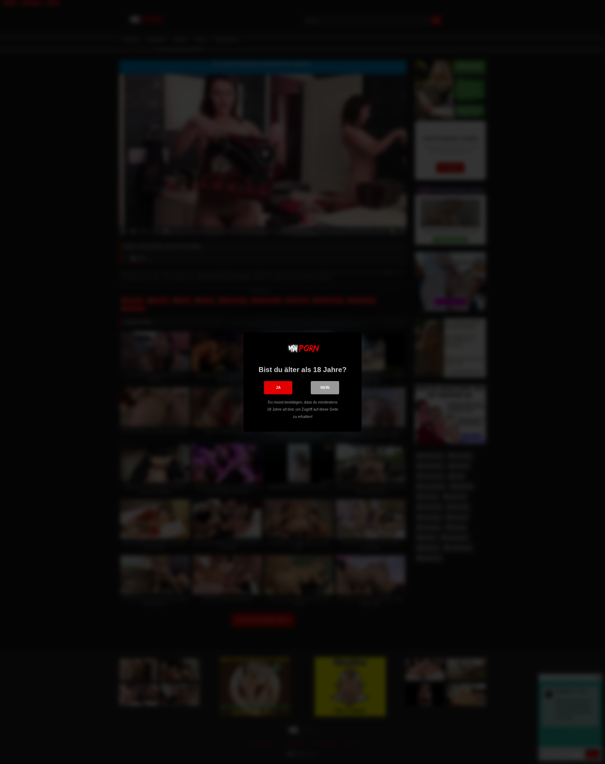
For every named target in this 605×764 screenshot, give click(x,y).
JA (278, 388)
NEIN (325, 388)
